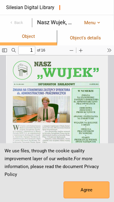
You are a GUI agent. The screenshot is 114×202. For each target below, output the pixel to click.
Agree (86, 190)
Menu (89, 22)
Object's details (85, 38)
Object (28, 36)
